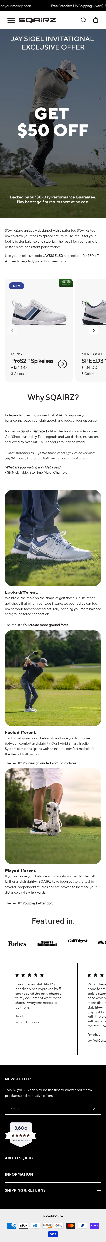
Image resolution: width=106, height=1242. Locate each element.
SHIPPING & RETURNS (25, 1190)
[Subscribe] (94, 1108)
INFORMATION (19, 1174)
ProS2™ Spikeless (32, 360)
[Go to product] (62, 364)
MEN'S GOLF (22, 354)
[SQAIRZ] (37, 20)
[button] (11, 20)
